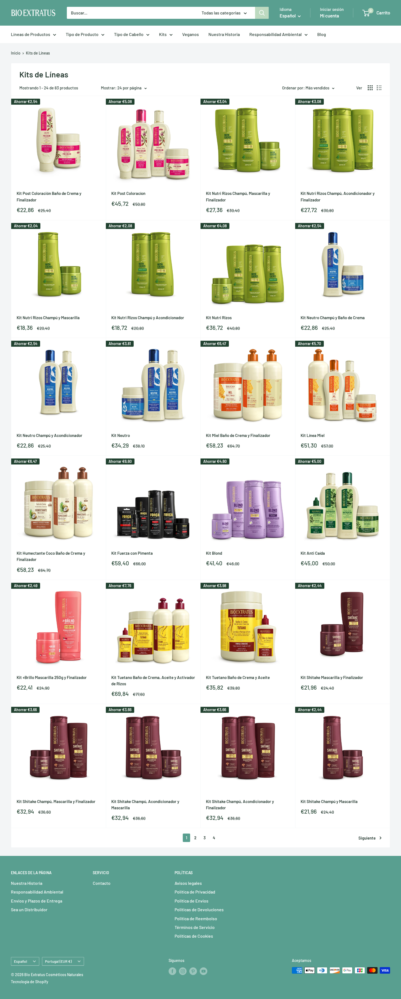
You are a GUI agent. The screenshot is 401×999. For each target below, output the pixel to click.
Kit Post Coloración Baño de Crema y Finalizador (49, 196)
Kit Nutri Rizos (219, 317)
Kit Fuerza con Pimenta (132, 553)
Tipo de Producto (82, 34)
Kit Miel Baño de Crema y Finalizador (238, 435)
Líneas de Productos (30, 34)
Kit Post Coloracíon (128, 193)
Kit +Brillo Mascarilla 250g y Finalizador (52, 677)
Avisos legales (188, 883)
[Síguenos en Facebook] (172, 971)
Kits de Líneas (38, 53)
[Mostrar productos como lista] (379, 87)
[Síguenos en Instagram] (183, 971)
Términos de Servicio (195, 927)
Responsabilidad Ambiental (275, 34)
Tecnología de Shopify (29, 981)
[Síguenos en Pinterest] (193, 971)
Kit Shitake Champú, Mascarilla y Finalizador (56, 801)
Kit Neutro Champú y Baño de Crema (333, 317)
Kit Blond (214, 553)
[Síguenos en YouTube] (203, 971)
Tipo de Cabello (128, 34)
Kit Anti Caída (313, 553)
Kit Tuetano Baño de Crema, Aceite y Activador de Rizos (153, 680)
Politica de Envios (191, 900)
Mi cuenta (329, 15)
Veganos (190, 34)
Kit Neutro (120, 435)
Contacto (101, 883)
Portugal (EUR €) (58, 961)
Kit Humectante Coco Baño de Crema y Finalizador (51, 556)
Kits (163, 34)
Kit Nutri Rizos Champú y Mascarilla (48, 317)
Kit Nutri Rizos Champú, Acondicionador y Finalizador (338, 196)
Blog (321, 34)
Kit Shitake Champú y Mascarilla (329, 801)
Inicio (15, 53)
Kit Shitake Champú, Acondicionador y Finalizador (240, 804)
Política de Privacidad (195, 891)
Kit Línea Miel (313, 435)
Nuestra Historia (224, 34)
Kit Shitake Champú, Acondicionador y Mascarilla (145, 804)
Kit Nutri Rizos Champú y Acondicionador (147, 317)
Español (20, 961)
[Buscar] (262, 13)
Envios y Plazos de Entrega (36, 900)
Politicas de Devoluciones (199, 909)
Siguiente (367, 837)
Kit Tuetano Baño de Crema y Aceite (238, 677)
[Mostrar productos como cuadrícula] (370, 87)
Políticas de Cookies (194, 935)
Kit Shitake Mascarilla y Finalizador (332, 677)
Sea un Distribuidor (29, 909)
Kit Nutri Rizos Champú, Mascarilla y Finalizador (238, 196)
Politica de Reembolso (196, 918)
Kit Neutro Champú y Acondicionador (49, 435)
